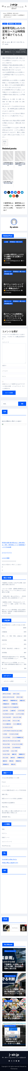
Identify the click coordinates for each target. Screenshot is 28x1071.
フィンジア (6, 737)
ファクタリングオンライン (9, 859)
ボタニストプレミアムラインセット (11, 740)
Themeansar (13, 1069)
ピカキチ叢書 (5, 558)
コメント (5, 342)
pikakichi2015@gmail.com (13, 261)
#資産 (22, 700)
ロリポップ (6, 754)
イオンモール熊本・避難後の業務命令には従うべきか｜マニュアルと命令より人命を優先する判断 (14, 590)
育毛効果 (6, 764)
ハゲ (5, 734)
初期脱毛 (21, 754)
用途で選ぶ (5, 807)
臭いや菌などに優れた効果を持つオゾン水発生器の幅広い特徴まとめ (14, 812)
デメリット (16, 720)
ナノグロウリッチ (7, 727)
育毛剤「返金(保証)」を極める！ (11, 648)
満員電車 (4, 640)
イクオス (21, 710)
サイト (4, 376)
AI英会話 (6, 704)
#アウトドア (7, 693)
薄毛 (13, 764)
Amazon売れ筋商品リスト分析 (10, 778)
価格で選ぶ (5, 794)
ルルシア (6, 751)
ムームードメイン (7, 552)
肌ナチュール (8, 271)
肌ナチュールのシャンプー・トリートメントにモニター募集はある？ (13, 286)
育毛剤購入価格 (8, 274)
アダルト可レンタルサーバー (10, 863)
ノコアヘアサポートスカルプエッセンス (12, 730)
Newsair (22, 1066)
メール (5, 371)
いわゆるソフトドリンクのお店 (10, 707)
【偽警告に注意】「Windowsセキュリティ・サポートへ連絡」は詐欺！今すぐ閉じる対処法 (14, 603)
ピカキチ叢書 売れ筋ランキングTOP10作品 (14, 790)
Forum (4, 628)
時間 (7, 44)
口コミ (5, 757)
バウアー (4, 644)
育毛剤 (18, 761)
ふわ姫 (6, 242)
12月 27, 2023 (7, 322)
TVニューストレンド (10, 951)
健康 (14, 754)
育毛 (11, 761)
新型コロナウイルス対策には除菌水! (12, 798)
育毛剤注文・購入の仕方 (15, 23)
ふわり (4, 23)
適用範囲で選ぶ (6, 817)
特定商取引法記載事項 (8, 803)
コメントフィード (7, 841)
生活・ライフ (8, 1001)
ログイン (4, 833)
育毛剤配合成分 (8, 303)
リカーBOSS (16, 747)
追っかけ (4, 668)
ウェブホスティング (8, 714)
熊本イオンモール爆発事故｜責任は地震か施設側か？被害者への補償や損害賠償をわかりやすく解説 (14, 611)
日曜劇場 (4, 632)
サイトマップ (5, 786)
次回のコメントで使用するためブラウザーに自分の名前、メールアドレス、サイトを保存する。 (13, 386)
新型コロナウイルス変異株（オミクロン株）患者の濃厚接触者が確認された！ (13, 663)
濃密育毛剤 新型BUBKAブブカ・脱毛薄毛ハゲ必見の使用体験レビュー (13, 657)
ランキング (6, 747)
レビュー (14, 751)
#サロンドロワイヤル (8, 697)
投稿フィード (5, 837)
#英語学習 (13, 700)
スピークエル (7, 717)
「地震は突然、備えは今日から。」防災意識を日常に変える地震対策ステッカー (14, 597)
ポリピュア (6, 744)
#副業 (5, 700)
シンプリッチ (20, 714)
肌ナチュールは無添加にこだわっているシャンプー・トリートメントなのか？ (13, 317)
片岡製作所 (20, 757)
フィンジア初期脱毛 (18, 737)
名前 (4, 365)
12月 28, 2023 (7, 292)
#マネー (19, 697)
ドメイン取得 (7, 724)
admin (8, 42)
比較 (13, 757)
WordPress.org (6, 846)
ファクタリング (13, 734)
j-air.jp (14, 4)
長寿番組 (4, 652)
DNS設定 (14, 704)
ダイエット (6, 720)
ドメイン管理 (17, 724)
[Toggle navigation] (3, 6)
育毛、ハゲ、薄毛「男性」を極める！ (12, 636)
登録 (3, 829)
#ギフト (16, 693)
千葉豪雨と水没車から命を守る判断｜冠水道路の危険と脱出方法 (14, 583)
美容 (5, 761)
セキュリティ (17, 717)
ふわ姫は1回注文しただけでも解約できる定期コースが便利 (14, 256)
